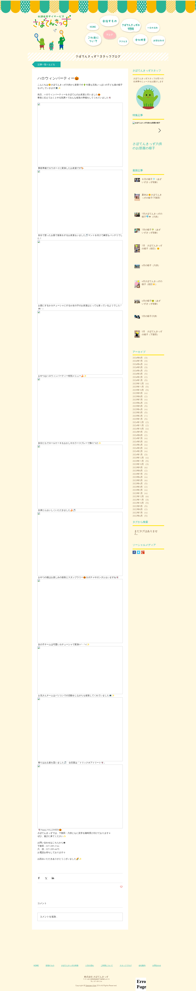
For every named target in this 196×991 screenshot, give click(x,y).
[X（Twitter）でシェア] (45, 878)
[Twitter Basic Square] (138, 552)
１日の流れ (89, 965)
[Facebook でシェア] (38, 878)
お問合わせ (156, 965)
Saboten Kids (91, 986)
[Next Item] (159, 131)
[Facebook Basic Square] (134, 552)
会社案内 (142, 965)
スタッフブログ (126, 965)
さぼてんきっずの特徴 (69, 965)
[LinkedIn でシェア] (53, 878)
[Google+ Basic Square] (142, 552)
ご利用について (107, 965)
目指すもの (50, 965)
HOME (36, 965)
